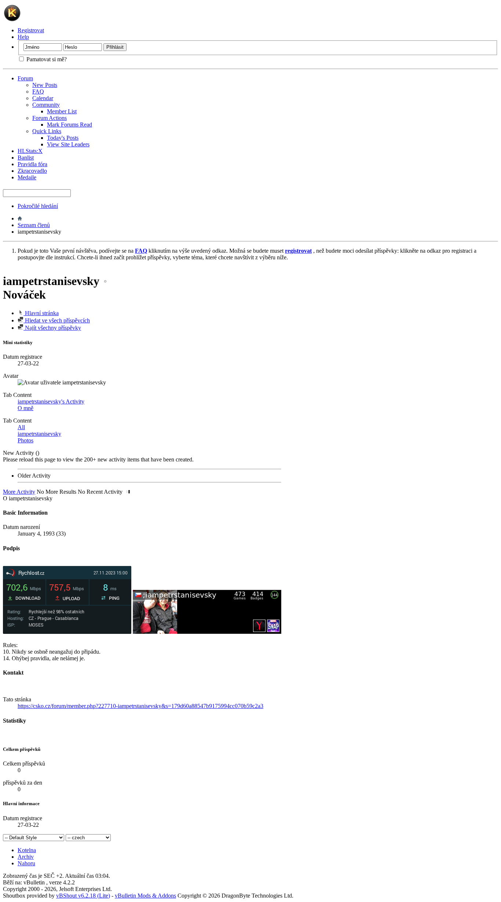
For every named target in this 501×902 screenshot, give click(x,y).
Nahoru (26, 863)
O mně (25, 408)
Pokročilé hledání (38, 206)
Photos (25, 440)
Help (23, 37)
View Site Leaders (68, 144)
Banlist (26, 157)
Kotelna (27, 850)
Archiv (26, 857)
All (21, 427)
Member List (62, 111)
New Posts (44, 85)
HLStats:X (30, 151)
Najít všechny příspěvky (52, 328)
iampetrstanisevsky (39, 434)
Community (46, 105)
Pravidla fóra (32, 164)
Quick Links (46, 131)
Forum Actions (49, 118)
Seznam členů (34, 225)
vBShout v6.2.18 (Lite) (83, 895)
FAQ (38, 91)
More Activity (19, 492)
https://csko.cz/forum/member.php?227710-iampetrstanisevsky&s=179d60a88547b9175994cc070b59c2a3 (140, 706)
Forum (25, 78)
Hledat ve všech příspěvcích (56, 320)
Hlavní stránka (41, 313)
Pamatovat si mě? (46, 59)
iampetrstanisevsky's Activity (51, 401)
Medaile (27, 177)
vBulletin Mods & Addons (145, 895)
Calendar (42, 98)
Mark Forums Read (69, 124)
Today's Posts (62, 138)
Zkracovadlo (32, 171)
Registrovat (31, 30)
